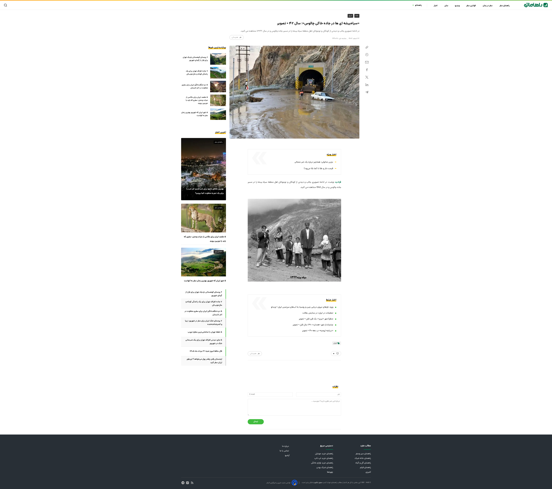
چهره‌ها (330, 472)
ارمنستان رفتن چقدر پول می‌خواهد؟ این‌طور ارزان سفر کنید (204, 361)
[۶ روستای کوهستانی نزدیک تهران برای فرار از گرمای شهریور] (218, 59)
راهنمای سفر (505, 5)
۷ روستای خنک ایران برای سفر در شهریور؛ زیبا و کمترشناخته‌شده (203, 322)
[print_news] (367, 55)
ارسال (255, 421)
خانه (356, 16)
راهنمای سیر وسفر (363, 454)
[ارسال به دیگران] (367, 62)
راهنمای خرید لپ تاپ (323, 458)
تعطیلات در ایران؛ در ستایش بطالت (317, 313)
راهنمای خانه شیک (363, 458)
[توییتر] (367, 77)
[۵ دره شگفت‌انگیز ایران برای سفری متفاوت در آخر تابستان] (218, 86)
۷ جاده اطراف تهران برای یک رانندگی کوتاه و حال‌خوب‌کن (197, 73)
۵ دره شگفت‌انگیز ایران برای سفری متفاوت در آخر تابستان (195, 87)
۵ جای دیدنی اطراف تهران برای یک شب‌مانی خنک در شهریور (203, 342)
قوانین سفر (471, 5)
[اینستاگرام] (187, 482)
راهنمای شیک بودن (324, 467)
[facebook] (367, 70)
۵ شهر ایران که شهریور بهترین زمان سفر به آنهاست (194, 114)
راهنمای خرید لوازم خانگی (322, 463)
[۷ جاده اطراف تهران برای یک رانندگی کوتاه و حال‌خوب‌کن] (218, 72)
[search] (6, 5)
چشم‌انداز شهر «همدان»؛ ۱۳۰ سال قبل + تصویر (313, 325)
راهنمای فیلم (365, 467)
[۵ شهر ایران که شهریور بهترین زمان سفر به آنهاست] (218, 114)
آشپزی (368, 472)
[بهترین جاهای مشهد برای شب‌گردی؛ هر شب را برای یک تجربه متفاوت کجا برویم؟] (203, 169)
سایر (446, 5)
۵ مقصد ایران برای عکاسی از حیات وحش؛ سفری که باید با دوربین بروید (197, 100)
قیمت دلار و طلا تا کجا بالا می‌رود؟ (318, 168)
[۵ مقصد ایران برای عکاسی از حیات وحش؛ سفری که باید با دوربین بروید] (218, 100)
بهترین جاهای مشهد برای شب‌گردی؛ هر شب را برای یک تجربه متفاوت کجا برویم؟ (205, 191)
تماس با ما (285, 451)
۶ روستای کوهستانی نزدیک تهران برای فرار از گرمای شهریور (195, 59)
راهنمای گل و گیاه (363, 463)
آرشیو (287, 455)
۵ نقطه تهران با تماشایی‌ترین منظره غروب (205, 332)
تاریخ (350, 16)
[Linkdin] (367, 85)
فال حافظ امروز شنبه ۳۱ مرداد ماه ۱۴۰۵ (206, 351)
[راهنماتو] (536, 5)
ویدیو (457, 5)
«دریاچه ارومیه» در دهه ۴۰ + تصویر (317, 330)
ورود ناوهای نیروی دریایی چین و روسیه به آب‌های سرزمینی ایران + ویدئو (302, 307)
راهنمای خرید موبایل (324, 454)
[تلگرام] (367, 92)
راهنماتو (418, 5)
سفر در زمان (488, 5)
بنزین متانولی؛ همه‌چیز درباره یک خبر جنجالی (314, 162)
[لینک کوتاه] (366, 47)
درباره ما (286, 446)
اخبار (436, 5)
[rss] (192, 483)
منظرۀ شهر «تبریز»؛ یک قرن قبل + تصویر (316, 319)
